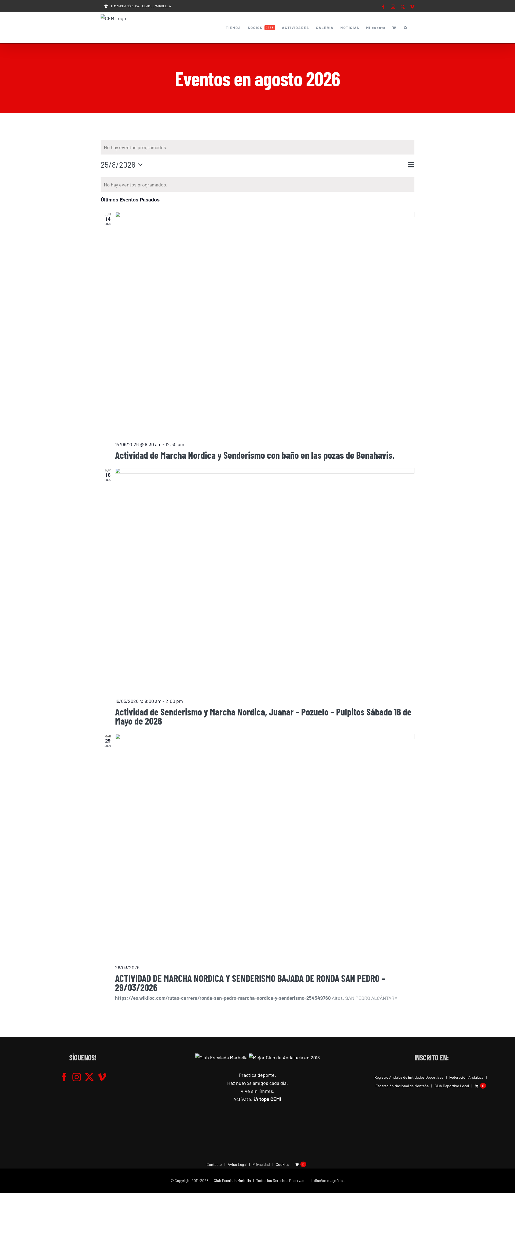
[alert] (257, 147)
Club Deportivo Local (452, 1085)
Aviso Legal (237, 1164)
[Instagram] (76, 1077)
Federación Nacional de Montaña (402, 1085)
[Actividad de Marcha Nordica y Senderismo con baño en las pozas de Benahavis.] (264, 324)
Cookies (282, 1164)
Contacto (214, 1164)
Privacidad (261, 1164)
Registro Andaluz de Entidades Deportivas (408, 1077)
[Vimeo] (102, 1077)
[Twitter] (89, 1077)
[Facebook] (64, 1077)
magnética (335, 1180)
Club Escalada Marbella (232, 1180)
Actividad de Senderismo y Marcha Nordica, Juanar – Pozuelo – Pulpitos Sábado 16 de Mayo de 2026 (263, 716)
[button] (406, 27)
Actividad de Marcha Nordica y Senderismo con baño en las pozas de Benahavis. (255, 455)
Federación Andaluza (466, 1077)
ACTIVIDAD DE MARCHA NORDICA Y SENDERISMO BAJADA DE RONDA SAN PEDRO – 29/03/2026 (250, 982)
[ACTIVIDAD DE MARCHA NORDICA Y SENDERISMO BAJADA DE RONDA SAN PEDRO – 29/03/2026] (264, 846)
